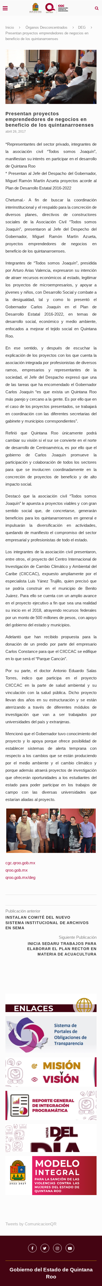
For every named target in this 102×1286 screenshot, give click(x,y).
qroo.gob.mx (16, 870)
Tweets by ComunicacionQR (31, 1224)
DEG (82, 27)
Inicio (9, 27)
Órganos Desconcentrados (46, 27)
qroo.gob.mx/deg (20, 877)
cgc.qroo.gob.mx (20, 862)
